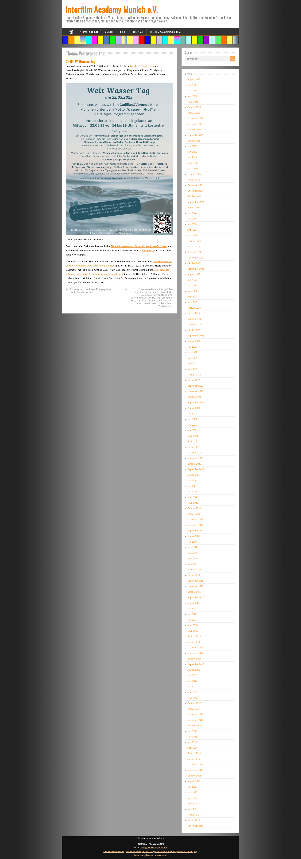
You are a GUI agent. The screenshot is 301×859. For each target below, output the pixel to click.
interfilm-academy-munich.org (140, 851)
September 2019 (195, 530)
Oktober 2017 (194, 658)
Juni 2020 (192, 486)
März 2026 (192, 101)
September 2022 (195, 335)
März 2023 (192, 302)
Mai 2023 (192, 291)
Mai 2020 (192, 491)
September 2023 (195, 269)
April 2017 (192, 692)
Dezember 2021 (195, 386)
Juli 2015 (191, 787)
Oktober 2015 (194, 775)
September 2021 (195, 402)
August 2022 (193, 341)
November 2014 (195, 826)
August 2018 (193, 603)
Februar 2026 (194, 107)
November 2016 (195, 720)
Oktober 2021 (194, 397)
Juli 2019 (191, 541)
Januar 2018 (193, 642)
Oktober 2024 (194, 196)
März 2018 (192, 631)
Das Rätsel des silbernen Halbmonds (156, 293)
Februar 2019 (194, 569)
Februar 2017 (194, 703)
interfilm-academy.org (187, 851)
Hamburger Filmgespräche (97, 289)
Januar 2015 (193, 820)
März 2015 (192, 809)
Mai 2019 (192, 553)
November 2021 (195, 391)
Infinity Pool (148, 250)
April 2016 (192, 748)
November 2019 (195, 525)
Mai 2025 (192, 157)
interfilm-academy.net (165, 851)
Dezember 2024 (195, 185)
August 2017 (193, 670)
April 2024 (192, 230)
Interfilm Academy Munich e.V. (112, 9)
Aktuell (109, 31)
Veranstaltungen (89, 31)
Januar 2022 (193, 380)
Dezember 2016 (195, 714)
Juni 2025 (192, 152)
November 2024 (195, 191)
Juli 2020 (191, 480)
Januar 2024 (193, 246)
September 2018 (195, 597)
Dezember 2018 (195, 580)
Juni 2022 (192, 352)
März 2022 (192, 369)
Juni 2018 (192, 614)
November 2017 (195, 653)
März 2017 (192, 697)
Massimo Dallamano (147, 300)
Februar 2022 (194, 374)
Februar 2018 (194, 636)
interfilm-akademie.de (113, 851)
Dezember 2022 (195, 319)
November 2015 (195, 770)
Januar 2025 (193, 179)
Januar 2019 (193, 575)
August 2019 (193, 536)
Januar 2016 (193, 759)
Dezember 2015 (195, 764)
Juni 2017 (192, 681)
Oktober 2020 (194, 463)
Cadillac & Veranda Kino (142, 66)
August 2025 (193, 140)
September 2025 (195, 135)
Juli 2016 (191, 731)
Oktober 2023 (194, 263)
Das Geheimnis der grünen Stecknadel (153, 290)
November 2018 (195, 586)
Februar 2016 (194, 753)
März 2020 (192, 502)
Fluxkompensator (138, 297)
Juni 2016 (192, 736)
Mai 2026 (192, 96)
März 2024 (192, 235)
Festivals (138, 31)
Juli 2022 (191, 347)
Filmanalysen (76, 289)
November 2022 (195, 324)
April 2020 (192, 497)
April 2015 (192, 803)
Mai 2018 (192, 619)
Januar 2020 (193, 514)
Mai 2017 (192, 686)
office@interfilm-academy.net (153, 847)
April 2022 (192, 363)
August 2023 (193, 274)
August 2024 (193, 207)
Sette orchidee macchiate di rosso (155, 302)
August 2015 (193, 781)
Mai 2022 (192, 358)
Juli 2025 (191, 146)
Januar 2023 (193, 313)
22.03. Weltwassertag (80, 61)
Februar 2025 (194, 174)
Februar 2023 (194, 308)
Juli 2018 (191, 608)
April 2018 (192, 625)
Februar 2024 (194, 241)
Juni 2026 (192, 90)
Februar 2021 (194, 441)
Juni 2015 (192, 792)
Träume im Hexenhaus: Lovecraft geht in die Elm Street (139, 246)
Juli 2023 (191, 280)
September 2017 (195, 664)
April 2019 (192, 558)
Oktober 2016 (194, 725)
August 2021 (193, 408)
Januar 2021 (193, 447)
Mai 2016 (192, 742)
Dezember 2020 (195, 452)
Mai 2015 (192, 798)
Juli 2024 (191, 213)
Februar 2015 (194, 814)
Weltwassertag (165, 306)
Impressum (139, 855)
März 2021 (192, 436)
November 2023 (195, 257)
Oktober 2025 (194, 129)
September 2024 (195, 202)
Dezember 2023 (195, 252)
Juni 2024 (192, 218)
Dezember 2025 (195, 118)
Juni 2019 (192, 547)
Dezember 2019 (195, 519)
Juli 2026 (191, 85)
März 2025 (192, 168)
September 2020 (195, 469)
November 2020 (195, 458)
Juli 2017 (191, 675)
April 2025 (192, 163)
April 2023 (192, 296)
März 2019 (192, 564)
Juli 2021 (191, 413)
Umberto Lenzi (165, 303)
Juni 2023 (192, 285)
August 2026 (193, 79)
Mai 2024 (192, 224)
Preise (123, 31)
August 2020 (193, 475)
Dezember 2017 (195, 647)
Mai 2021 (192, 424)
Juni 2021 (192, 419)
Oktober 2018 (194, 592)
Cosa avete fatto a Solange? (153, 289)
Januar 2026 (193, 113)
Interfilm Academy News (82, 292)
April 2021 (192, 430)
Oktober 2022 (194, 330)
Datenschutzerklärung (156, 855)
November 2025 (195, 124)
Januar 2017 (193, 709)
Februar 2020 (194, 508)
